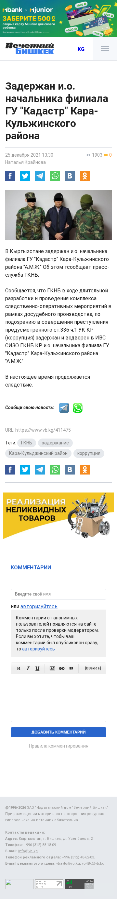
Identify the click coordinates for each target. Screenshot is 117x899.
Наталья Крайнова (25, 162)
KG (81, 49)
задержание (55, 442)
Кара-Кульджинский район (38, 453)
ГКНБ (26, 442)
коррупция (88, 453)
